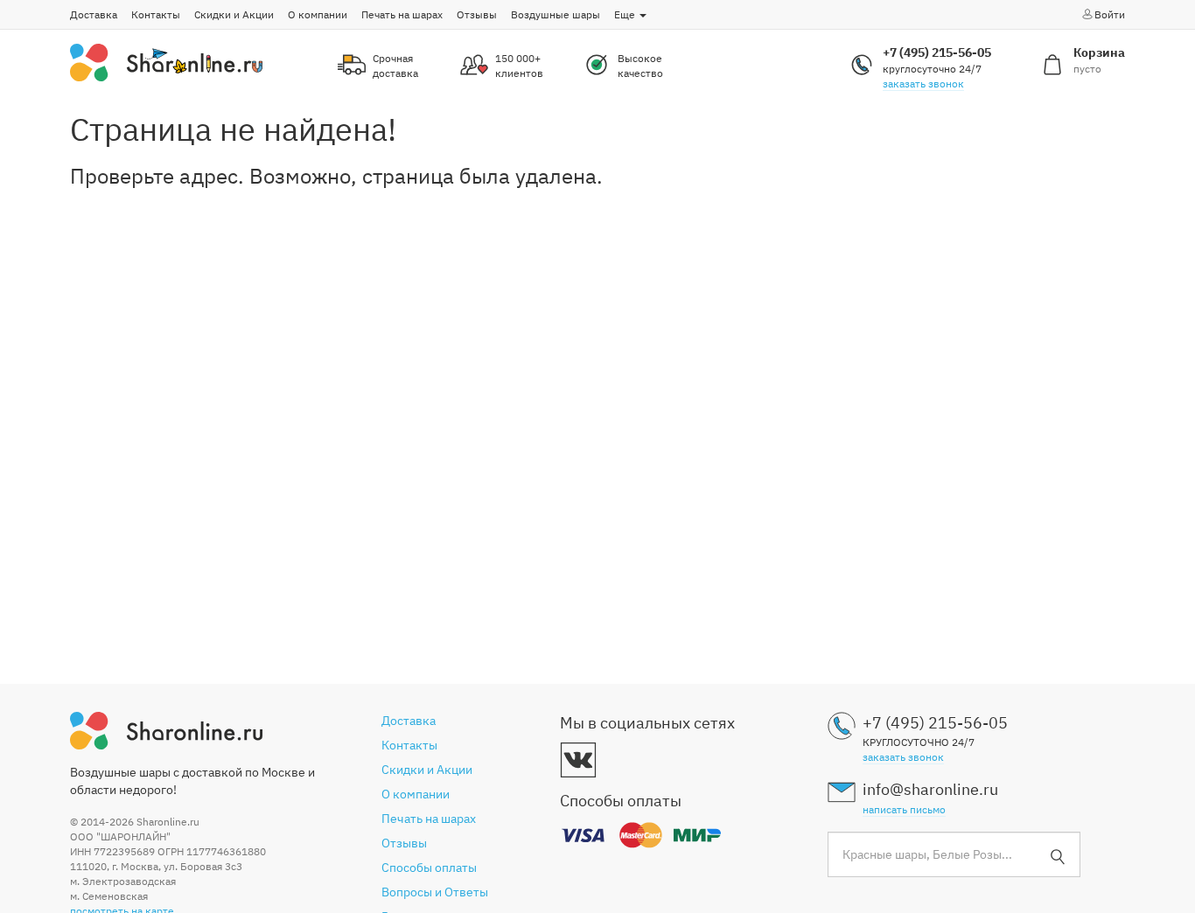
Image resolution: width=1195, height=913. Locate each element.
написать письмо (904, 809)
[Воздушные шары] (166, 61)
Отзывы (477, 14)
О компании (317, 14)
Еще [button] (626, 14)
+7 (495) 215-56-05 (937, 52)
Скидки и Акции (234, 14)
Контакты (155, 14)
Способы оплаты (429, 867)
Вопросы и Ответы (434, 892)
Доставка (93, 14)
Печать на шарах (402, 14)
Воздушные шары (555, 14)
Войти (1109, 14)
